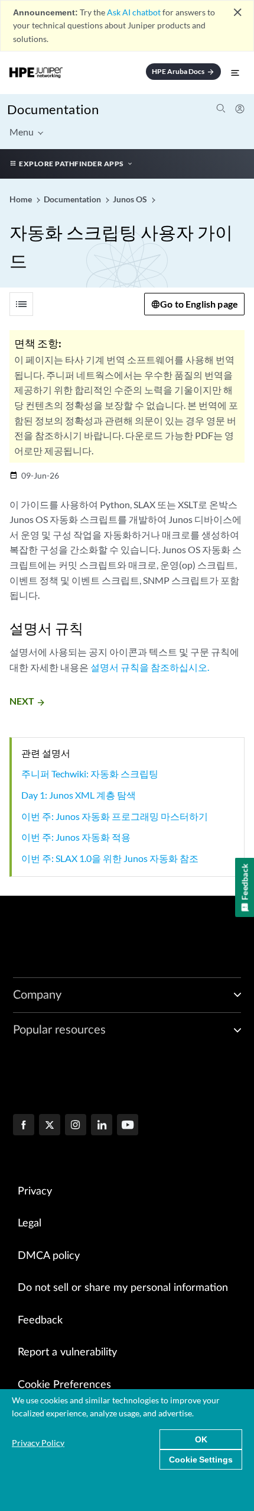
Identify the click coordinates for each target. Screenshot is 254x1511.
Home (21, 199)
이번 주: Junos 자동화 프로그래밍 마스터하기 (114, 816)
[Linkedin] (101, 1126)
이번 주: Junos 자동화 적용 (76, 836)
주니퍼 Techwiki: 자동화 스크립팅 (89, 773)
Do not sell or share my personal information (123, 1288)
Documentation (53, 109)
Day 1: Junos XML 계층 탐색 (78, 794)
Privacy (35, 1191)
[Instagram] (75, 1126)
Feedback (40, 1320)
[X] (49, 1126)
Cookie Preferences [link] (64, 1385)
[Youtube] (127, 1126)
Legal (29, 1223)
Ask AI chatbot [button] (134, 12)
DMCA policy (49, 1256)
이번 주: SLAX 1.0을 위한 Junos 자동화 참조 (109, 858)
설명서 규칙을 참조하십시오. (149, 667)
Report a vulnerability (67, 1352)
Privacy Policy (38, 1442)
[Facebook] (23, 1126)
